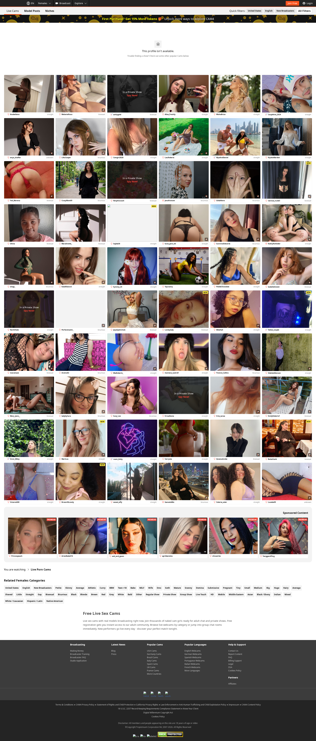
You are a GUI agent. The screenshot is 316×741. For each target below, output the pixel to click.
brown (94, 594)
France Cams (153, 670)
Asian (250, 594)
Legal (230, 664)
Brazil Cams (152, 657)
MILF (141, 587)
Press (113, 654)
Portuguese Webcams (194, 660)
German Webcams (193, 654)
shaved (9, 594)
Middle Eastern (236, 594)
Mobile (221, 594)
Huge (276, 587)
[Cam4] (11, 3)
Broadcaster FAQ (78, 657)
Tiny (238, 587)
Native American (54, 601)
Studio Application (78, 660)
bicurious (62, 594)
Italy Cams (152, 660)
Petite (58, 587)
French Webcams (192, 667)
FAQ (230, 657)
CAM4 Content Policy (251, 704)
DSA (230, 667)
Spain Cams (152, 664)
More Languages (192, 670)
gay (40, 594)
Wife (150, 587)
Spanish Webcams (192, 657)
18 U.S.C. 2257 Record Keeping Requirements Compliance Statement (149, 708)
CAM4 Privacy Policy (85, 704)
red (103, 594)
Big (268, 587)
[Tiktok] (146, 694)
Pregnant (227, 587)
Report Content (235, 654)
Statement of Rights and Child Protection (115, 704)
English (269, 10)
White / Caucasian (14, 601)
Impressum (234, 704)
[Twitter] (160, 694)
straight (30, 594)
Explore (79, 3)
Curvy (102, 587)
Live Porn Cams (41, 569)
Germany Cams (154, 654)
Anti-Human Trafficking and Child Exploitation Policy (202, 704)
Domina (200, 587)
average (296, 587)
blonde (83, 594)
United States (254, 10)
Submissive (213, 587)
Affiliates (232, 683)
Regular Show (152, 594)
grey (111, 594)
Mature (177, 587)
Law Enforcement (169, 704)
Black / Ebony (263, 594)
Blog (113, 650)
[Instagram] (153, 694)
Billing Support (235, 660)
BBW (111, 587)
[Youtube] (168, 694)
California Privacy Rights (147, 704)
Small (247, 587)
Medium (258, 587)
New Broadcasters (285, 10)
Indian (277, 594)
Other (139, 594)
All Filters (304, 11)
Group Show (186, 594)
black (73, 594)
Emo (159, 587)
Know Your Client (190, 708)
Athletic (92, 587)
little (19, 594)
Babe (133, 587)
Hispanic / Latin (34, 601)
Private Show (169, 594)
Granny (188, 587)
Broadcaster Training (79, 654)
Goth (167, 587)
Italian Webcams (192, 664)
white (121, 594)
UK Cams (151, 667)
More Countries (154, 673)
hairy (286, 587)
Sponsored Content (295, 513)
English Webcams (192, 650)
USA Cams (152, 650)
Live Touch (201, 594)
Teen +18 (122, 587)
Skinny (68, 587)
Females (42, 3)
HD (212, 594)
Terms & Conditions (64, 704)
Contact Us (233, 650)
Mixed (288, 594)
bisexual (50, 594)
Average (80, 587)
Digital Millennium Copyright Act (158, 712)
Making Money (77, 650)
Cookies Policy (234, 670)
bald (130, 594)
